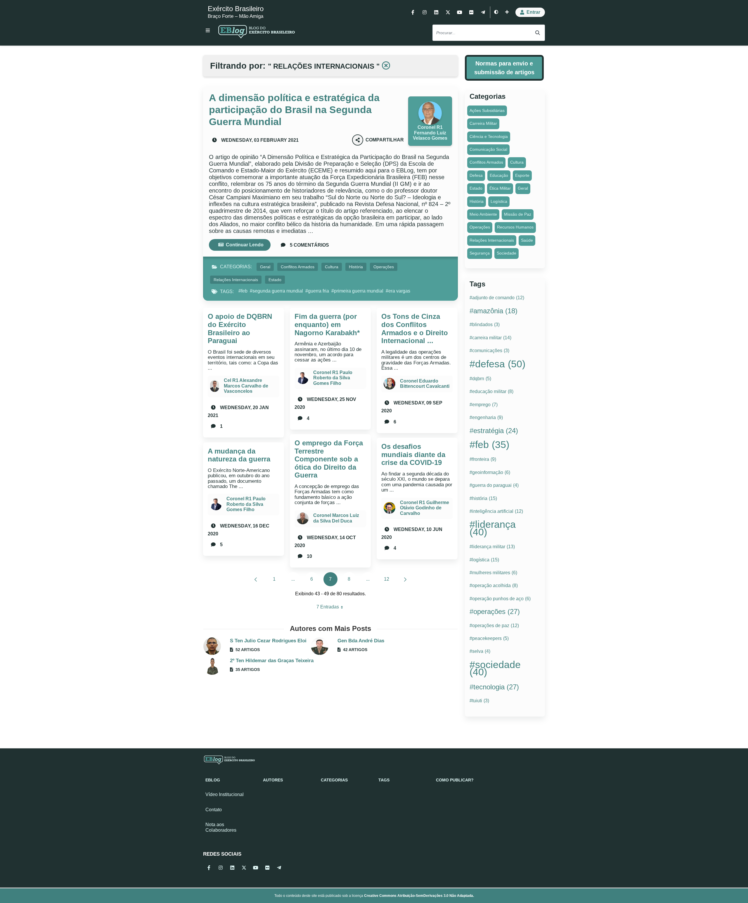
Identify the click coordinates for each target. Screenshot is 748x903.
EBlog (212, 780)
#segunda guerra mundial (276, 290)
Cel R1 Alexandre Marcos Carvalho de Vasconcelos (246, 386)
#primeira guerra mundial (357, 290)
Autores (273, 780)
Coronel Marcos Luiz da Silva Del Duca (336, 518)
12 (389, 580)
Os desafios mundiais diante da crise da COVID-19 (413, 454)
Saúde (527, 240)
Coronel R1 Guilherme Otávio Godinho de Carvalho (424, 508)
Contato (213, 809)
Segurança (480, 253)
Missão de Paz (517, 214)
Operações (383, 266)
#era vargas (398, 290)
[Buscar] (537, 33)
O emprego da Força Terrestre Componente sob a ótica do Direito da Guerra (329, 459)
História (356, 266)
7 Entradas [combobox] (332, 608)
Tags (383, 780)
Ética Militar (500, 188)
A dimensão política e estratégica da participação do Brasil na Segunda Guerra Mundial (294, 109)
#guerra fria (317, 290)
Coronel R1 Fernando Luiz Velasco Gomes (430, 133)
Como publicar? (455, 780)
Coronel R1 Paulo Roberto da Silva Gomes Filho (246, 504)
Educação (499, 175)
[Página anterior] (256, 579)
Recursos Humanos (515, 227)
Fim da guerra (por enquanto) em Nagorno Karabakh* (327, 324)
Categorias (334, 780)
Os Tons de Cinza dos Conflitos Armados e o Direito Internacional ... (414, 328)
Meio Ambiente (483, 214)
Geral (265, 266)
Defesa (476, 175)
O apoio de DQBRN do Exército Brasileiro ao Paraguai (240, 328)
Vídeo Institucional (224, 794)
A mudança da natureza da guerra (239, 455)
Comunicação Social (488, 149)
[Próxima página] (405, 579)
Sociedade (506, 253)
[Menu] (207, 30)
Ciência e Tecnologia (489, 136)
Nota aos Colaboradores (220, 827)
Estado (275, 279)
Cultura (331, 266)
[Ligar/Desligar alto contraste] (496, 12)
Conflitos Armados (297, 266)
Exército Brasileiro (236, 9)
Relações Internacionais (236, 279)
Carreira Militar (483, 123)
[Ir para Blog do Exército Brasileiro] (256, 33)
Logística (499, 201)
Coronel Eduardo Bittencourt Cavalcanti (424, 383)
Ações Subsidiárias (487, 110)
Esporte (522, 175)
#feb (242, 290)
